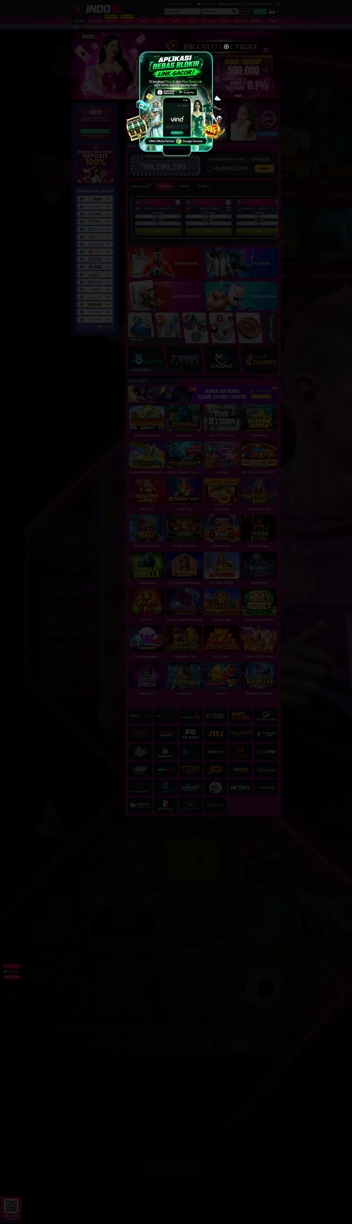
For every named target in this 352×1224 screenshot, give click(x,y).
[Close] (226, 47)
